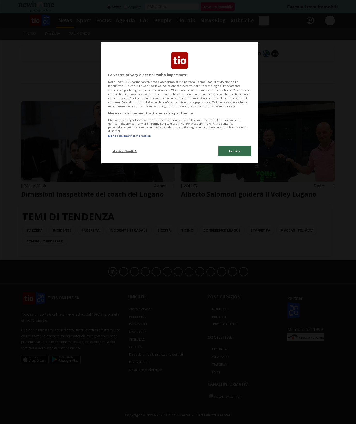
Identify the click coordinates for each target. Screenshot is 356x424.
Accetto (235, 151)
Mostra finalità (124, 151)
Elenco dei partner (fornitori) (129, 135)
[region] (179, 103)
